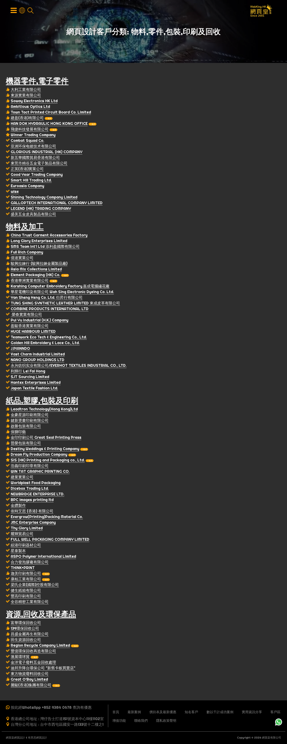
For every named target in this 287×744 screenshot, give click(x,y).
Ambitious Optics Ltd (30, 106)
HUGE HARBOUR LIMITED (33, 331)
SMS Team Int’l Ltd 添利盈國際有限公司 (45, 246)
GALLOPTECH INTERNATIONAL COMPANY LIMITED (57, 202)
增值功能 (119, 720)
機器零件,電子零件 (37, 80)
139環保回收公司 (25, 628)
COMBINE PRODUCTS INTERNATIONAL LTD (49, 308)
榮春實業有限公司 (26, 314)
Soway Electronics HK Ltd (34, 100)
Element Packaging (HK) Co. (35, 274)
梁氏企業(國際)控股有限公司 (35, 584)
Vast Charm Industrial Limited (38, 354)
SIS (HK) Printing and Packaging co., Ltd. (48, 460)
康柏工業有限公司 (26, 579)
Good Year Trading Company (37, 174)
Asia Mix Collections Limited (36, 269)
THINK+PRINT (23, 567)
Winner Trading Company (33, 134)
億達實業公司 (22, 257)
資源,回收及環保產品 (41, 614)
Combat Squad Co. (27, 140)
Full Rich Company (27, 252)
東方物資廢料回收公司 (30, 673)
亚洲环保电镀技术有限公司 (33, 146)
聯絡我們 (141, 720)
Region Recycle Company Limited (40, 645)
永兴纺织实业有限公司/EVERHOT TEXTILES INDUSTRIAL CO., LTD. (68, 365)
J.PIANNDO (20, 348)
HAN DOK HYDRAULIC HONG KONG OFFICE (49, 123)
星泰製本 (18, 550)
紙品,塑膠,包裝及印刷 (42, 400)
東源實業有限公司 (26, 95)
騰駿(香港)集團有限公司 (31, 685)
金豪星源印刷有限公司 (30, 414)
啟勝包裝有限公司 (26, 426)
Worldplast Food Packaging (36, 482)
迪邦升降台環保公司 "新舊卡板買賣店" (43, 668)
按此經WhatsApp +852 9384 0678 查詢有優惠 (51, 707)
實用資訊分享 (252, 712)
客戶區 (275, 712)
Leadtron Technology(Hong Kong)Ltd (44, 409)
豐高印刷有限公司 (26, 596)
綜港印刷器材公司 (26, 545)
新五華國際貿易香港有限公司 (35, 157)
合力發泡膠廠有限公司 (30, 562)
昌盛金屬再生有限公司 (30, 634)
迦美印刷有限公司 (26, 573)
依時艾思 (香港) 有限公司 (32, 511)
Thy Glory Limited (27, 528)
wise (15, 191)
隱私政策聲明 (166, 720)
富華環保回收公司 (26, 622)
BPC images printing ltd (32, 499)
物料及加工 (25, 226)
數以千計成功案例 (220, 712)
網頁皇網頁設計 (15, 737)
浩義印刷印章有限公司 (30, 465)
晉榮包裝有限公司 (26, 443)
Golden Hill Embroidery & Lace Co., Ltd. (45, 342)
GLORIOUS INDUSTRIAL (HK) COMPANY (46, 151)
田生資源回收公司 (26, 639)
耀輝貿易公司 (22, 533)
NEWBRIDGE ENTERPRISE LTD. (37, 494)
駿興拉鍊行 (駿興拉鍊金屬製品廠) (39, 263)
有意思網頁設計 (37, 737)
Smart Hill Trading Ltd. (31, 180)
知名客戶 (191, 712)
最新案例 (134, 712)
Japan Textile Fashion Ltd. (34, 388)
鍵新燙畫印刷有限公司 (30, 420)
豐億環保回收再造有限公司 (33, 651)
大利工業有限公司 (26, 89)
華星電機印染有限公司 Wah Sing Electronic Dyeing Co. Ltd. (62, 291)
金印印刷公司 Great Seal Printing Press (46, 437)
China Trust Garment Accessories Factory (49, 235)
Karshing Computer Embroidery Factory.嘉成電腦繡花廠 (60, 286)
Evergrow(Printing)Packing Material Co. (47, 516)
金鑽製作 (18, 505)
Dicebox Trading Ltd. (30, 488)
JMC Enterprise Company (33, 522)
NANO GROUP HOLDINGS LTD (37, 359)
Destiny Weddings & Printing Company (45, 448)
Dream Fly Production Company (39, 454)
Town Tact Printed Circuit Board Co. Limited (51, 112)
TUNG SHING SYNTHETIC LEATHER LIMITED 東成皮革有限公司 (65, 303)
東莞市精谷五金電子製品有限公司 (39, 163)
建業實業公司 (22, 477)
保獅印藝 (18, 431)
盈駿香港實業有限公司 (30, 325)
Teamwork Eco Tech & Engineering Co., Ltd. (49, 337)
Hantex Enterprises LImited (36, 382)
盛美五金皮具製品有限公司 (33, 214)
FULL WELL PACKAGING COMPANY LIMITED (50, 539)
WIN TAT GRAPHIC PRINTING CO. (40, 471)
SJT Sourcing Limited (30, 376)
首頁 (115, 712)
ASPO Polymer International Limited (43, 556)
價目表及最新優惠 (162, 712)
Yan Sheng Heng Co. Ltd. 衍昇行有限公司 (47, 297)
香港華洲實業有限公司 (30, 280)
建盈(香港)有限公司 (27, 117)
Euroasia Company (27, 185)
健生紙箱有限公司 (26, 590)
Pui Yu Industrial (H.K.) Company (39, 320)
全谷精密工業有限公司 (30, 601)
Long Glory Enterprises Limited (39, 240)
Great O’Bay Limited (29, 679)
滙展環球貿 (20, 656)
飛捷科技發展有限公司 (30, 129)
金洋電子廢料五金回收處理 (33, 662)
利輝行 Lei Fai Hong (28, 371)
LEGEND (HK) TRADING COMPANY (41, 208)
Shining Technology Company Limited (44, 197)
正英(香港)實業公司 (27, 168)
